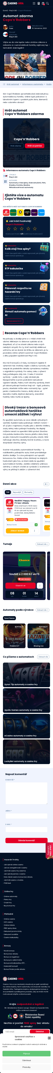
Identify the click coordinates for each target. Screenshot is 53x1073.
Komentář (10, 780)
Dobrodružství (35, 183)
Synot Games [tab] (9, 618)
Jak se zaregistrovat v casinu (15, 868)
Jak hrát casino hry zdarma (15, 871)
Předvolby (26, 1067)
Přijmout (26, 1054)
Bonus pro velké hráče (13, 960)
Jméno (8, 811)
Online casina (9, 919)
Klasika (12, 185)
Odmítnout (26, 1060)
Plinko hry (7, 899)
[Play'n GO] (5, 36)
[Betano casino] (6, 213)
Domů (5, 10)
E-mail (8, 824)
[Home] (13, 4)
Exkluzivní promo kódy (13, 931)
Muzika (27, 185)
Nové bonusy (9, 951)
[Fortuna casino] (20, 213)
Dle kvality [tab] (28, 492)
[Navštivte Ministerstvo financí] (35, 1017)
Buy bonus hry (9, 905)
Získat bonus (17, 531)
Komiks (19, 185)
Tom (11, 28)
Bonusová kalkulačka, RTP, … (15, 963)
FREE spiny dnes (10, 928)
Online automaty (10, 896)
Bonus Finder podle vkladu (14, 969)
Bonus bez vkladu (11, 954)
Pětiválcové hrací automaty (21, 187)
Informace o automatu (32, 84)
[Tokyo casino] (48, 503)
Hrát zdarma (15, 146)
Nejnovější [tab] (17, 492)
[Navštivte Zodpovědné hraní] (10, 1017)
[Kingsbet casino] (34, 213)
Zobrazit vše (41, 544)
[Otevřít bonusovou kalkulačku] (38, 3)
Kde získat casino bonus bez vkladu (18, 877)
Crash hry (8, 902)
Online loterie (9, 925)
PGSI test (7, 883)
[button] (49, 1038)
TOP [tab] (7, 492)
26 (45, 484)
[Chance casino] (13, 213)
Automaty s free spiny (18, 183)
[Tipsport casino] (41, 213)
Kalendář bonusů (11, 966)
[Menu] (34, 3)
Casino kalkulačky (11, 937)
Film (43, 183)
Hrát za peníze (34, 145)
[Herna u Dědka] (27, 213)
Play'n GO (13, 10)
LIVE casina (8, 922)
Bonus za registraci (11, 957)
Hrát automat (13, 84)
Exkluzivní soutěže (11, 934)
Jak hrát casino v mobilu (13, 880)
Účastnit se (20, 585)
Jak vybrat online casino (13, 864)
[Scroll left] (45, 516)
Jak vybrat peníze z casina (14, 874)
